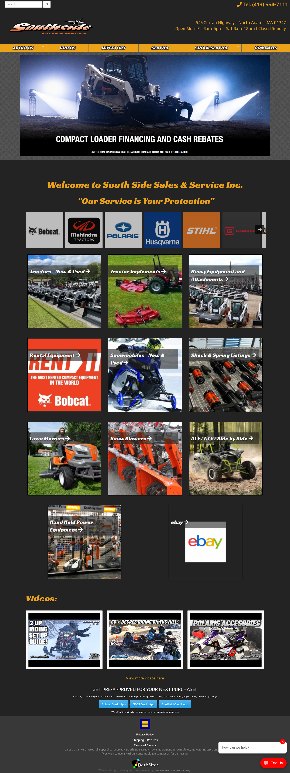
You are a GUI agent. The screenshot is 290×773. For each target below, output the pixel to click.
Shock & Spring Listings (221, 355)
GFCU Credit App (144, 704)
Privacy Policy (145, 734)
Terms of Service (145, 745)
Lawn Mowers (47, 438)
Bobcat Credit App (114, 704)
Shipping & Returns (145, 740)
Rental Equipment (53, 355)
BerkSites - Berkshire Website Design (173, 770)
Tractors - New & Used (58, 271)
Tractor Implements (135, 271)
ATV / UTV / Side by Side (220, 438)
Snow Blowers (128, 438)
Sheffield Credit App (175, 704)
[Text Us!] (273, 764)
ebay (177, 522)
